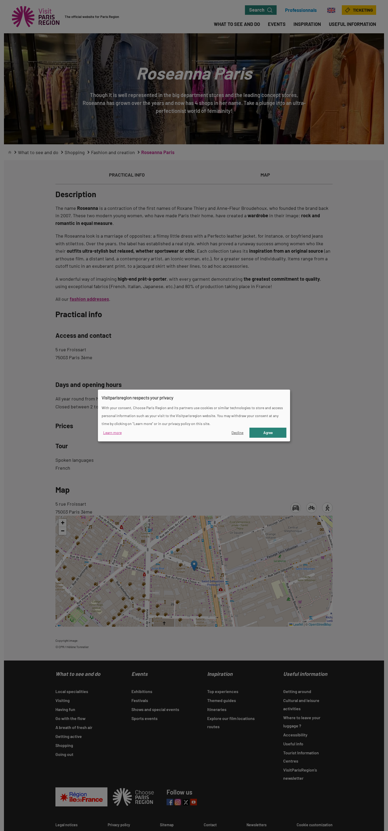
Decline (237, 432)
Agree (268, 432)
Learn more (112, 432)
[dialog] (194, 415)
